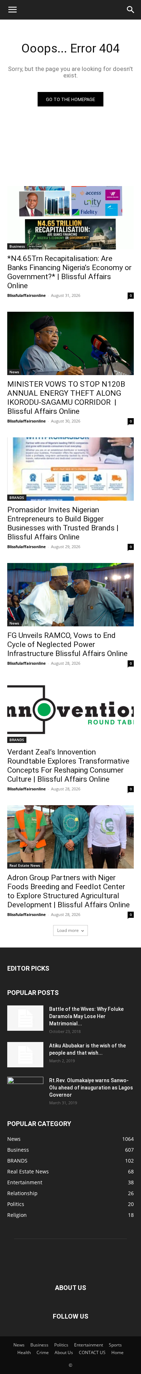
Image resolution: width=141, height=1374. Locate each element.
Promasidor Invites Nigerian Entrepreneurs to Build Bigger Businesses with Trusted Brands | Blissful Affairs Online (63, 523)
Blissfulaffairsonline (26, 295)
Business (17, 246)
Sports (115, 1345)
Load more (68, 930)
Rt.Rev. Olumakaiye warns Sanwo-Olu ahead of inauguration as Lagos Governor (91, 1087)
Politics (61, 1345)
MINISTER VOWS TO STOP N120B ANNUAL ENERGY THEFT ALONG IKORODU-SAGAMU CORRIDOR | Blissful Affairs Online (66, 398)
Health (24, 1352)
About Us (64, 1352)
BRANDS (16, 497)
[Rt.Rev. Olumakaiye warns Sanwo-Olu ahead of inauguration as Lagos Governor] (25, 1089)
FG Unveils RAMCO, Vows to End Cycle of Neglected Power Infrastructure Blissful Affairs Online (68, 644)
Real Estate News (24, 865)
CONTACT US (92, 1352)
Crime (43, 1352)
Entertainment (88, 1345)
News (14, 371)
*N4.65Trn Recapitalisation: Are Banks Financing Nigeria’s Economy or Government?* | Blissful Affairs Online (69, 272)
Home (117, 1352)
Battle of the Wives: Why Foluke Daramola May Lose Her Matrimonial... (86, 1016)
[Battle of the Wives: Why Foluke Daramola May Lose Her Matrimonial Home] (25, 1018)
